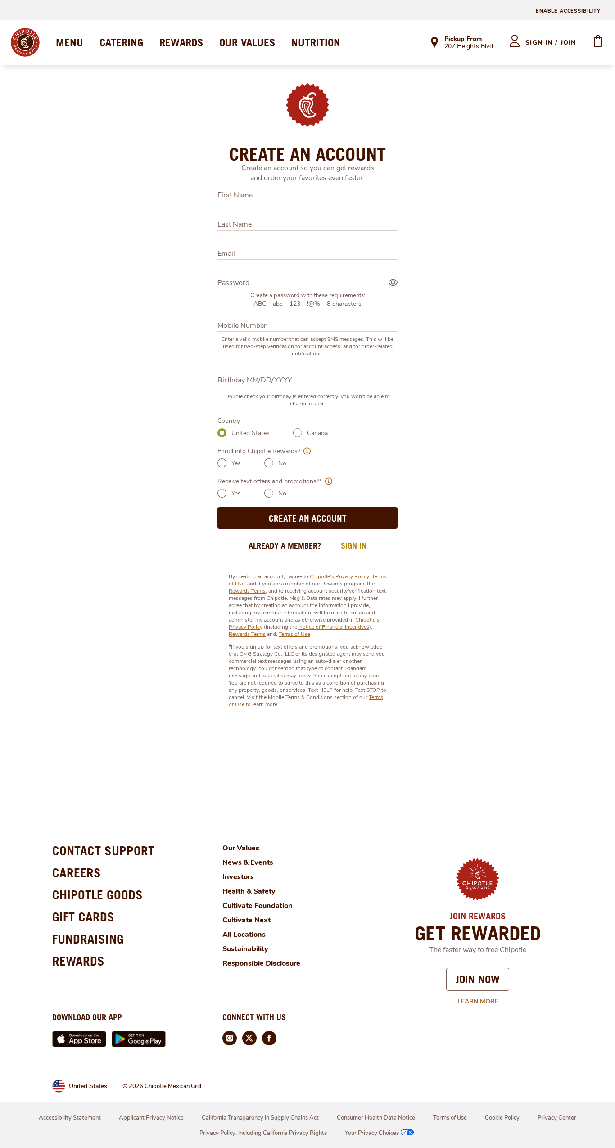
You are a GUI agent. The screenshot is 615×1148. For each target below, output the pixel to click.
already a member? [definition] (285, 545)
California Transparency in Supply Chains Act (260, 1118)
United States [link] (88, 1086)
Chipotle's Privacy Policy (339, 576)
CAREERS (76, 872)
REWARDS (181, 42)
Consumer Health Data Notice (376, 1118)
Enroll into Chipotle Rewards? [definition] (258, 451)
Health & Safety (249, 891)
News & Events (247, 862)
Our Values (240, 848)
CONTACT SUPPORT (103, 850)
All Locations (244, 934)
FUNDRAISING (88, 938)
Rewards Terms (247, 590)
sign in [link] (353, 545)
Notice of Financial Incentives (333, 627)
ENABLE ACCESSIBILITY (568, 11)
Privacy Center (557, 1118)
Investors (238, 877)
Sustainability (245, 949)
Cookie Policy (502, 1118)
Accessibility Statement (70, 1118)
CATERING (121, 42)
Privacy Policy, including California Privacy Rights (263, 1133)
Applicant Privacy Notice (151, 1118)
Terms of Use (294, 634)
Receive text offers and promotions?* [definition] (269, 481)
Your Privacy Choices (372, 1133)
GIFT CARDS (83, 916)
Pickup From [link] (463, 39)
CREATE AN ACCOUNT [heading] (307, 154)
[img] (393, 282)
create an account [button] (308, 518)
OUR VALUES (247, 42)
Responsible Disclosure (261, 963)
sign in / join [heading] (550, 42)
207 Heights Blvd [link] (468, 46)
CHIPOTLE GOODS (97, 894)
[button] (305, 451)
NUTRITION (315, 42)
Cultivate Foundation (257, 906)
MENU (69, 42)
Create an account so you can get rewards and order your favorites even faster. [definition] (307, 173)
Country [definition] (228, 421)
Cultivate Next (246, 920)
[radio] (221, 432)
